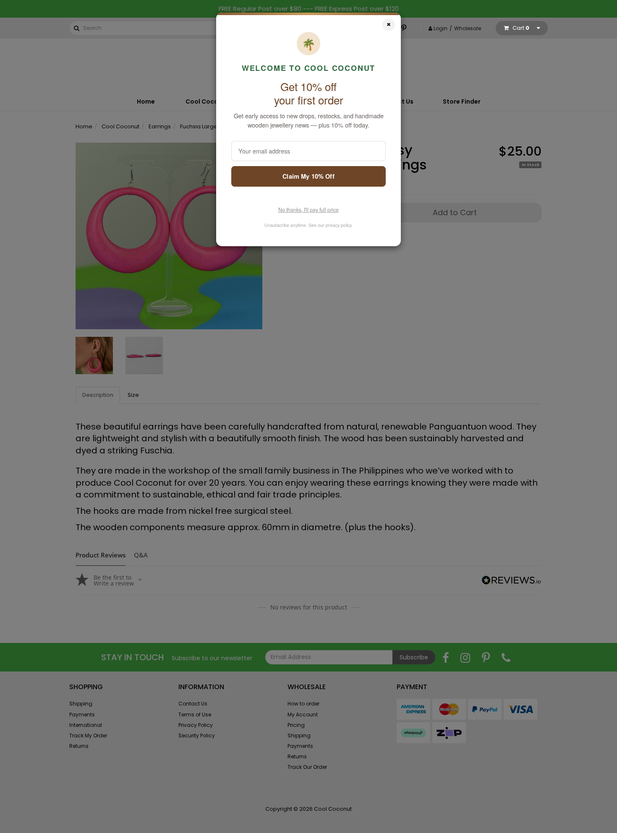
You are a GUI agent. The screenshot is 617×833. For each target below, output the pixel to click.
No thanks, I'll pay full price (308, 209)
